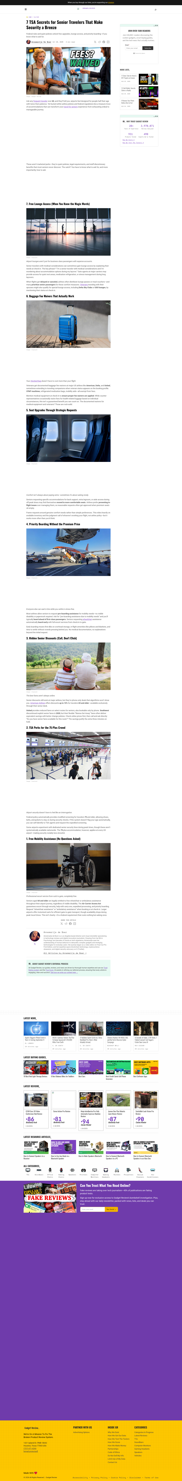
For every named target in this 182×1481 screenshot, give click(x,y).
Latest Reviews (140, 1435)
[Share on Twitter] (95, 42)
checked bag (36, 381)
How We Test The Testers (133, 143)
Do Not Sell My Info (116, 1456)
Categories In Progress (143, 1432)
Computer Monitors (94, 1176)
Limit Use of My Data (116, 1459)
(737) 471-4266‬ (30, 1448)
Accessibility (80, 1477)
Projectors (128, 1175)
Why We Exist (113, 1432)
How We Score (128, 140)
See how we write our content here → (64, 973)
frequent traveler (40, 101)
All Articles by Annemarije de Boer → (65, 953)
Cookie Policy (118, 1477)
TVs (27, 1175)
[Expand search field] (155, 10)
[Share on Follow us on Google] (108, 42)
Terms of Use (151, 1477)
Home (30, 17)
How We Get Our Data (117, 1435)
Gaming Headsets (106, 1176)
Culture (36, 17)
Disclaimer (135, 1477)
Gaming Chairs (61, 1176)
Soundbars (39, 1175)
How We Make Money (117, 1445)
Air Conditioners (152, 1176)
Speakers (72, 1175)
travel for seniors (71, 107)
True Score (50, 970)
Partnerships (113, 1449)
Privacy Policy (99, 1477)
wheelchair (87, 619)
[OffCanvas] (26, 10)
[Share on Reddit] (99, 42)
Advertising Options (81, 1432)
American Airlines (37, 703)
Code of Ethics (114, 1452)
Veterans (84, 285)
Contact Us (112, 1462)
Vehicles (137, 1456)
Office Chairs (50, 1176)
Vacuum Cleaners (140, 1176)
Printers (83, 1175)
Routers (117, 1175)
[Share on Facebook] (104, 42)
